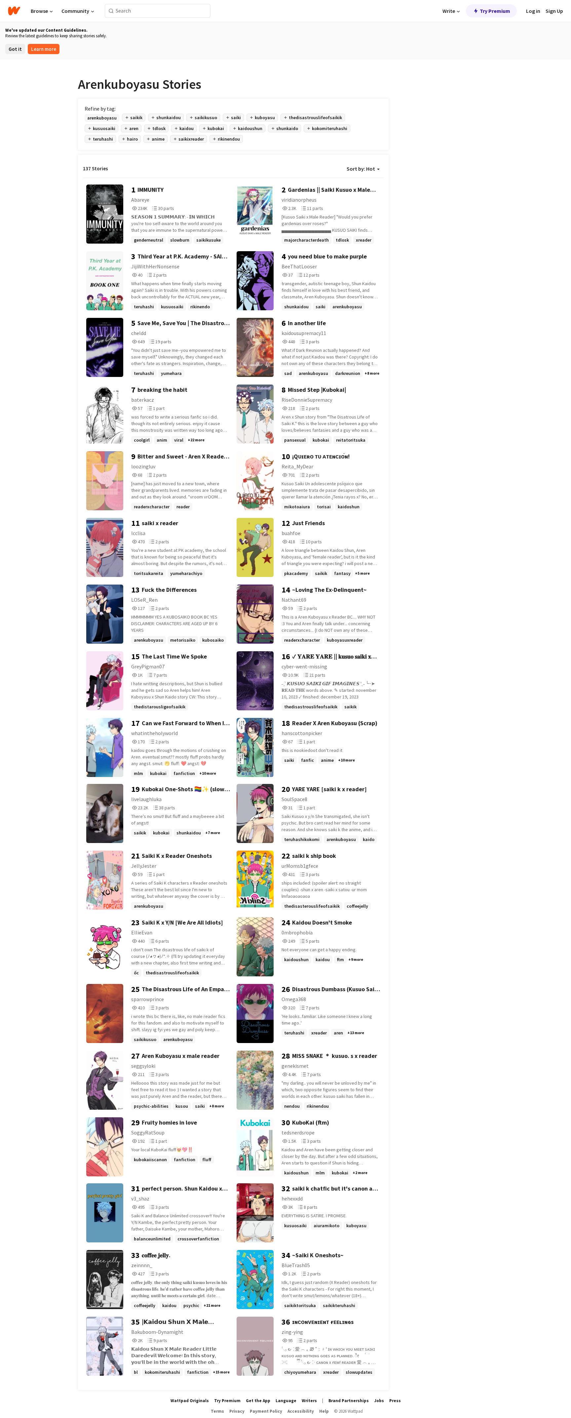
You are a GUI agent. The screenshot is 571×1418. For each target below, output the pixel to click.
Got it (15, 49)
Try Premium (495, 11)
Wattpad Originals (190, 1400)
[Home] (14, 11)
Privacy (237, 1411)
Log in (533, 11)
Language (286, 1400)
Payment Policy (266, 1411)
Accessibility (300, 1411)
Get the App (258, 1400)
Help (324, 1411)
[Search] (111, 11)
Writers (309, 1400)
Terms (217, 1411)
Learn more (43, 49)
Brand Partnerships (348, 1400)
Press (395, 1400)
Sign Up (554, 11)
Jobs (379, 1400)
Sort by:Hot (361, 168)
